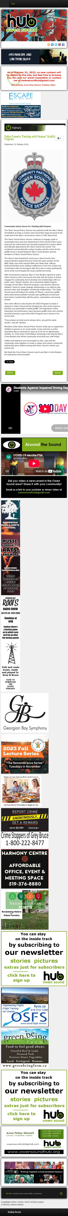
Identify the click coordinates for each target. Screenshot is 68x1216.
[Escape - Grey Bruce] (21, 98)
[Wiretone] (34, 57)
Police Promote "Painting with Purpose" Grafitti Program (29, 137)
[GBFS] (10, 547)
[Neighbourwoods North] (25, 910)
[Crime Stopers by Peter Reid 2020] (25, 828)
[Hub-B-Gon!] (34, 78)
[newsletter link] (34, 958)
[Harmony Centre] (25, 869)
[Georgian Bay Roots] (10, 644)
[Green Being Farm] (25, 1048)
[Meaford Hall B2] (21, 111)
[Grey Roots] (25, 754)
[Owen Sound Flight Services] (25, 1007)
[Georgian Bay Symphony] (25, 713)
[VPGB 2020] (34, 1172)
